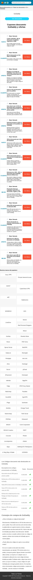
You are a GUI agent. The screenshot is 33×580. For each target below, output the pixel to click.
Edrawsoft (25, 419)
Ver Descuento (17, 19)
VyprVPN (24, 397)
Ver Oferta (27, 40)
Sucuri (8, 369)
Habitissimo (24, 300)
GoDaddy (2, 8)
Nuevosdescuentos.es (6, 7)
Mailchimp (8, 391)
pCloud (25, 369)
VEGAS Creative (8, 430)
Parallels (24, 391)
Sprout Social (8, 347)
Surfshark (25, 402)
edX (8, 297)
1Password (8, 375)
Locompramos (8, 441)
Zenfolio (8, 408)
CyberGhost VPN (25, 288)
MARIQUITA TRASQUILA (24, 447)
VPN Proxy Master (24, 386)
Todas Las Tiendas (16, 573)
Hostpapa (8, 358)
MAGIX (8, 424)
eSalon (25, 441)
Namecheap (8, 413)
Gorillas (8, 336)
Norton (25, 320)
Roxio (8, 342)
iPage (8, 402)
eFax (8, 364)
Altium (25, 331)
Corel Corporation (25, 424)
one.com (24, 358)
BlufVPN (24, 347)
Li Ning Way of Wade (8, 452)
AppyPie (24, 380)
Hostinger (25, 364)
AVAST (8, 286)
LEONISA (25, 452)
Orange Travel (25, 408)
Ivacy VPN (8, 274)
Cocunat (8, 435)
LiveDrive (8, 322)
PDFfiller (8, 419)
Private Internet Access (24, 277)
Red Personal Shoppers (25, 325)
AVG (24, 311)
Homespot (25, 375)
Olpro (8, 447)
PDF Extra (25, 342)
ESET (24, 430)
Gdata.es (8, 353)
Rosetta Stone (25, 336)
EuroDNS (8, 397)
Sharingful (25, 353)
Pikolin (25, 435)
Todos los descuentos (19, 7)
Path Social (24, 413)
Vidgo (8, 386)
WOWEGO (8, 311)
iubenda (8, 380)
